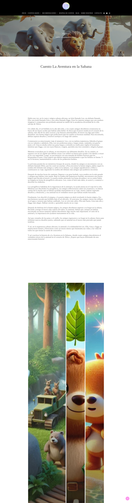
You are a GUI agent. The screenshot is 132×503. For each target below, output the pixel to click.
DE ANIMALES (66, 33)
